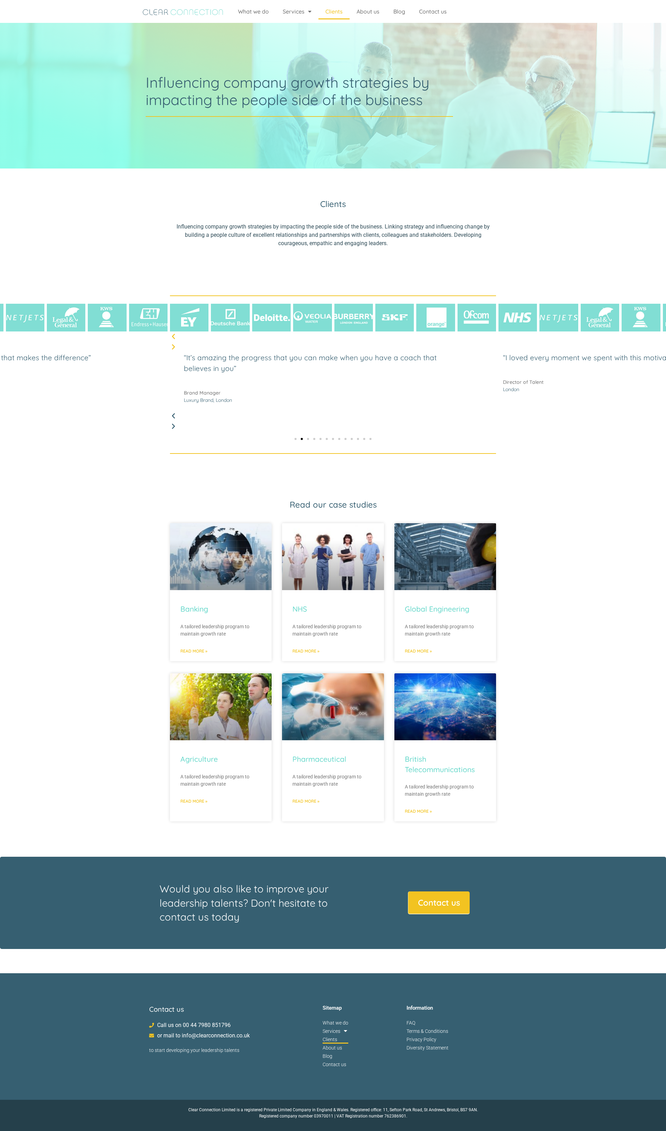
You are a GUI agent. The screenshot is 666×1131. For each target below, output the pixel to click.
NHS (299, 608)
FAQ (411, 1023)
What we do (253, 11)
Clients (334, 11)
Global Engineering (437, 608)
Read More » (193, 651)
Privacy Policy (421, 1039)
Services (294, 11)
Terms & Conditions (427, 1031)
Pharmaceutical (319, 758)
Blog (399, 11)
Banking (194, 608)
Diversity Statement (428, 1048)
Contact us (433, 11)
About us (368, 11)
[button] (333, 336)
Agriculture (199, 758)
